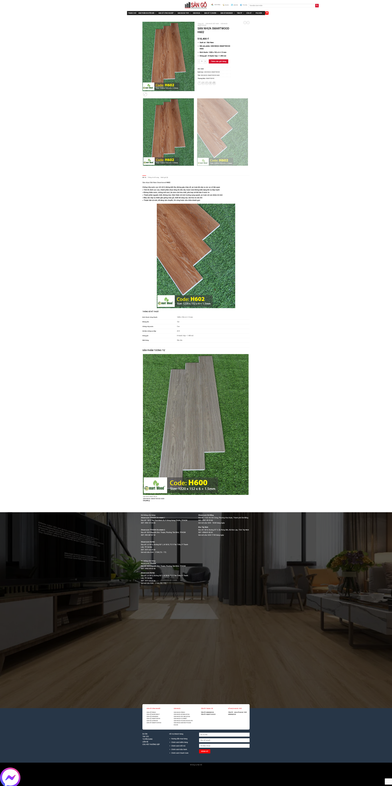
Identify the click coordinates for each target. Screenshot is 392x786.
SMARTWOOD (210, 78)
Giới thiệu (217, 4)
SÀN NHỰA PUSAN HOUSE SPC (183, 720)
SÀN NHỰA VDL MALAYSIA (182, 716)
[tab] (144, 177)
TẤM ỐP (239, 13)
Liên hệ (235, 5)
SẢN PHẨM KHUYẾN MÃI (146, 13)
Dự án (227, 5)
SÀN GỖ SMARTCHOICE (153, 722)
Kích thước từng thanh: (150, 317)
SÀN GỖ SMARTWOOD (153, 718)
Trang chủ (201, 23)
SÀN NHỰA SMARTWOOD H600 (153, 499)
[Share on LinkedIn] (214, 83)
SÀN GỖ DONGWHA (152, 716)
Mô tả (144, 177)
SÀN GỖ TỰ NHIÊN (210, 13)
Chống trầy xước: (148, 326)
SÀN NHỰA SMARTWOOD (212, 72)
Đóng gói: (145, 335)
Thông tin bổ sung (153, 177)
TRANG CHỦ (132, 13)
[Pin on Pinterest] (210, 83)
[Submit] (317, 5)
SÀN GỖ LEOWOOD (152, 720)
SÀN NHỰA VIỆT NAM (212, 23)
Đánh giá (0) (164, 177)
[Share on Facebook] (199, 83)
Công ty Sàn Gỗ (196, 765)
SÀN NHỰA (196, 13)
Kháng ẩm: (145, 322)
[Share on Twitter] (203, 83)
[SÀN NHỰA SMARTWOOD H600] (196, 424)
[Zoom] (145, 94)
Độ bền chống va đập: (149, 331)
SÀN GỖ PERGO (151, 712)
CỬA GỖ (249, 13)
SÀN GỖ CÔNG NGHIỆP (166, 13)
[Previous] (143, 168)
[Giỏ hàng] (267, 13)
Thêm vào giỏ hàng (218, 61)
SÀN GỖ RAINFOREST (153, 714)
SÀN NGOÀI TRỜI (183, 13)
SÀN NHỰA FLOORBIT (180, 718)
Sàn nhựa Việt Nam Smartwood (154, 182)
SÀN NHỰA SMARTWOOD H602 (209, 75)
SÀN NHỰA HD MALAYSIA (181, 714)
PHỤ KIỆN (259, 13)
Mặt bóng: (145, 340)
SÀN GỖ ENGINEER (226, 13)
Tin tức (245, 5)
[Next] (150, 93)
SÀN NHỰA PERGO (179, 712)
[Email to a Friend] (206, 83)
